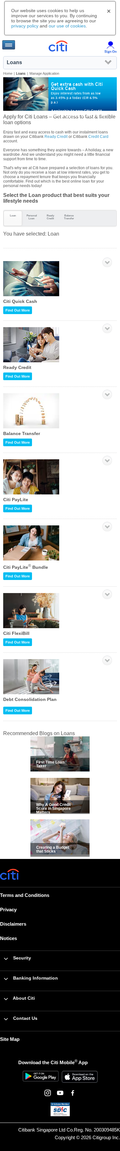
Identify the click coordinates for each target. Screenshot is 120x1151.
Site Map (10, 1039)
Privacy (8, 909)
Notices (8, 938)
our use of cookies (67, 25)
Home (7, 73)
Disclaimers (13, 924)
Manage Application (44, 73)
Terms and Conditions (24, 895)
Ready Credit (56, 136)
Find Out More (17, 310)
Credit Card (98, 136)
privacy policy (24, 25)
